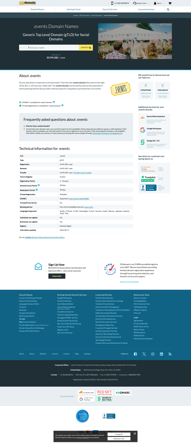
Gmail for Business (64, 301)
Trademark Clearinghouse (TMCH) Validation (113, 310)
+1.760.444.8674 (162, 93)
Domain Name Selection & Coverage (109, 301)
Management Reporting (105, 325)
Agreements (138, 320)
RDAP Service (139, 335)
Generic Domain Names (28, 301)
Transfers (22, 307)
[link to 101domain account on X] (144, 355)
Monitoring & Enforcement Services (109, 316)
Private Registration (26, 325)
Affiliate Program (140, 310)
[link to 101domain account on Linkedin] (161, 355)
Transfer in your (83, 172)
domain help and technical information (45, 237)
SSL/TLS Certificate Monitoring (69, 324)
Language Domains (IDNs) (29, 304)
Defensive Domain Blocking (106, 313)
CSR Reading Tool (140, 307)
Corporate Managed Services (106, 328)
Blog (77, 354)
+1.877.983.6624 (91, 375)
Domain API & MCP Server (29, 331)
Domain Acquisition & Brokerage (31, 328)
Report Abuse (139, 329)
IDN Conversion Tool (142, 304)
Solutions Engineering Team (67, 315)
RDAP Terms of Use (141, 326)
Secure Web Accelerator (66, 307)
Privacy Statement (141, 323)
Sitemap (87, 354)
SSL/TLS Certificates (65, 333)
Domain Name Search (27, 313)
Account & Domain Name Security (108, 337)
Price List (137, 313)
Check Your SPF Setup (65, 327)
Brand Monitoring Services (106, 319)
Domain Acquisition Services (106, 331)
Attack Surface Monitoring (67, 321)
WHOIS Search (139, 332)
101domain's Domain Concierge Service (107, 133)
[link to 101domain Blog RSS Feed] (170, 355)
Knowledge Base (140, 301)
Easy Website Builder (65, 304)
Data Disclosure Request (143, 338)
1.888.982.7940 (145, 93)
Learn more (88, 207)
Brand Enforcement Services (106, 322)
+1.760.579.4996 (110, 375)
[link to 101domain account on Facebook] (135, 355)
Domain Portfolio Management (107, 307)
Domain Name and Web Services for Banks (112, 343)
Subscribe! (56, 276)
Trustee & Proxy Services (105, 304)
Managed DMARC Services (67, 318)
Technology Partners (103, 340)
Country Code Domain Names (30, 298)
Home (21, 354)
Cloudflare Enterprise (65, 312)
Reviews (43, 354)
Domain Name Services (104, 298)
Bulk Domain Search (26, 316)
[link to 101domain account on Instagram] (153, 355)
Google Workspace (64, 298)
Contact (55, 354)
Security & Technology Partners (107, 334)
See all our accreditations (129, 282)
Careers (67, 354)
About (31, 354)
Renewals (22, 310)
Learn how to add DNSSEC (79, 198)
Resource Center (140, 298)
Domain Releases (27, 322)
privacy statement (83, 437)
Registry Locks (62, 330)
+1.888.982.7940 (133, 375)
